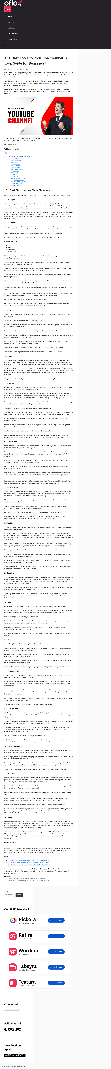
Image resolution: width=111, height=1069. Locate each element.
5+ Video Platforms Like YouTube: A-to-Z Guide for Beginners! (28, 860)
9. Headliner (16, 172)
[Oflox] (13, 5)
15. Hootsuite (18, 183)
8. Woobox (16, 171)
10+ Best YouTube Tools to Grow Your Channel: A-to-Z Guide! (28, 863)
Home (10, 16)
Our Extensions (13, 33)
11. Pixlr (16, 176)
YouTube (8, 876)
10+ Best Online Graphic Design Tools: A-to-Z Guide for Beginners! (28, 881)
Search (6, 891)
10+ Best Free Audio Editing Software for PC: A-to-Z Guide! (25, 878)
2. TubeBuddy (17, 160)
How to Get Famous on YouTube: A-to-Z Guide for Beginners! (28, 865)
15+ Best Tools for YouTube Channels (20, 156)
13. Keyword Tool (19, 180)
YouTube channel (48, 89)
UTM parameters (34, 633)
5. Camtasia (16, 165)
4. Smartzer (16, 164)
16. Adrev (16, 185)
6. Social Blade (17, 167)
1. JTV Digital (17, 158)
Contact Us (11, 28)
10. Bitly (16, 174)
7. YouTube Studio (18, 169)
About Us (11, 22)
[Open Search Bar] (5, 46)
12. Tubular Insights (19, 178)
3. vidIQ (15, 162)
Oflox (11, 1066)
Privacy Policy (12, 39)
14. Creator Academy (20, 181)
